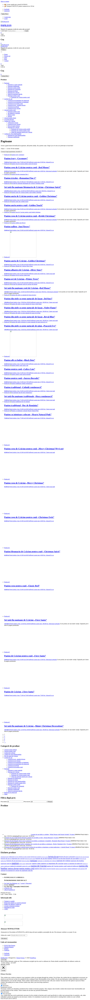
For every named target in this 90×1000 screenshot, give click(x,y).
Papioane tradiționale (13, 86)
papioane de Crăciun (63, 861)
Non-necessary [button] (5, 992)
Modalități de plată (9, 907)
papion (15, 863)
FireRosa (6, 950)
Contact (6, 61)
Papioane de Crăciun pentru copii (20, 97)
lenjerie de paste (44, 856)
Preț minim (4, 801)
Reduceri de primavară (10, 792)
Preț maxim (27, 801)
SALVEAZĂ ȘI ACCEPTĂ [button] (9, 998)
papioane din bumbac (77, 861)
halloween (12, 856)
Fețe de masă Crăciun (14, 126)
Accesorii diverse (9, 119)
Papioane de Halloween (14, 778)
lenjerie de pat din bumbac (44, 858)
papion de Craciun (39, 866)
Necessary (6, 985)
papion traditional (72, 868)
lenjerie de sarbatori (26, 860)
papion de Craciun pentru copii (57, 866)
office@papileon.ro (9, 889)
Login (6, 18)
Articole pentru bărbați (10, 749)
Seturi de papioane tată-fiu (15, 94)
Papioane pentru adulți (14, 88)
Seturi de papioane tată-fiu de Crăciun (21, 132)
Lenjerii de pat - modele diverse (16, 759)
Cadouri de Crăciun (9, 121)
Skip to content (5, 1)
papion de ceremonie (16, 866)
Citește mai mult (50, 273)
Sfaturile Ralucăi (8, 947)
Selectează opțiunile (51, 171)
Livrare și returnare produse (12, 906)
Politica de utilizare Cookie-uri (12, 904)
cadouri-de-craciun (13, 122)
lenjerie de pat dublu (72, 858)
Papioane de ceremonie (14, 89)
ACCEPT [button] (13, 963)
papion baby (29, 863)
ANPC (6, 909)
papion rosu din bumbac (61, 868)
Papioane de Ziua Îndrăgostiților (16, 135)
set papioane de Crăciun (12, 870)
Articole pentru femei (10, 118)
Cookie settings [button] (5, 963)
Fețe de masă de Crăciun (11, 756)
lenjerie (17, 856)
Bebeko (6, 948)
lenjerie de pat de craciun (30, 858)
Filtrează (50, 801)
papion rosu (38, 868)
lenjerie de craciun (36, 856)
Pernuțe (10, 116)
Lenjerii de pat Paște (13, 107)
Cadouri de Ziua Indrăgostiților (12, 134)
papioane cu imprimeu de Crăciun (47, 860)
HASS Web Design (9, 945)
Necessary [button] (3, 984)
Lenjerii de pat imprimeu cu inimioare (18, 102)
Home (6, 54)
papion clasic (36, 863)
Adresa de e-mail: (6, 935)
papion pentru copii (26, 868)
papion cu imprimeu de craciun (52, 863)
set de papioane (81, 868)
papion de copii (26, 866)
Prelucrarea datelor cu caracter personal (15, 903)
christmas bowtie (5, 856)
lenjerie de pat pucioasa (14, 861)
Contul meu (7, 17)
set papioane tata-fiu (26, 870)
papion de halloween (73, 866)
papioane (33, 860)
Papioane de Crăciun (13, 92)
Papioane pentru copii (14, 95)
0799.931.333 (8, 888)
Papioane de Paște (13, 91)
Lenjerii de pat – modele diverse (16, 105)
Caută (26, 31)
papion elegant (13, 868)
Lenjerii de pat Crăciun (14, 108)
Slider (5, 794)
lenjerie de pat (53, 856)
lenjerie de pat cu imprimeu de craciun (13, 858)
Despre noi (7, 56)
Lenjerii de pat (8, 99)
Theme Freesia (20, 958)
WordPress (33, 958)
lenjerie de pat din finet (59, 858)
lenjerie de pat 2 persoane (67, 857)
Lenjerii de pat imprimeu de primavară (18, 100)
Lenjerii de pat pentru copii (15, 103)
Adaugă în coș (50, 162)
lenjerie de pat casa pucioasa (82, 856)
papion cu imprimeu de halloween (73, 863)
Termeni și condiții (9, 901)
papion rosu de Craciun (48, 868)
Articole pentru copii (10, 110)
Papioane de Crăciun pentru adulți (20, 129)
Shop (5, 57)
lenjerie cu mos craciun (24, 856)
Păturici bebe (11, 115)
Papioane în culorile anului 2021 (17, 783)
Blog (5, 59)
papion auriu (22, 863)
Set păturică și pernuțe (14, 113)
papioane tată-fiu (6, 863)
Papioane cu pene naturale (15, 84)
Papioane (6, 83)
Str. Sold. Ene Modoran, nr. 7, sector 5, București (17, 883)
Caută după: (4, 31)
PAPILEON (6, 25)
